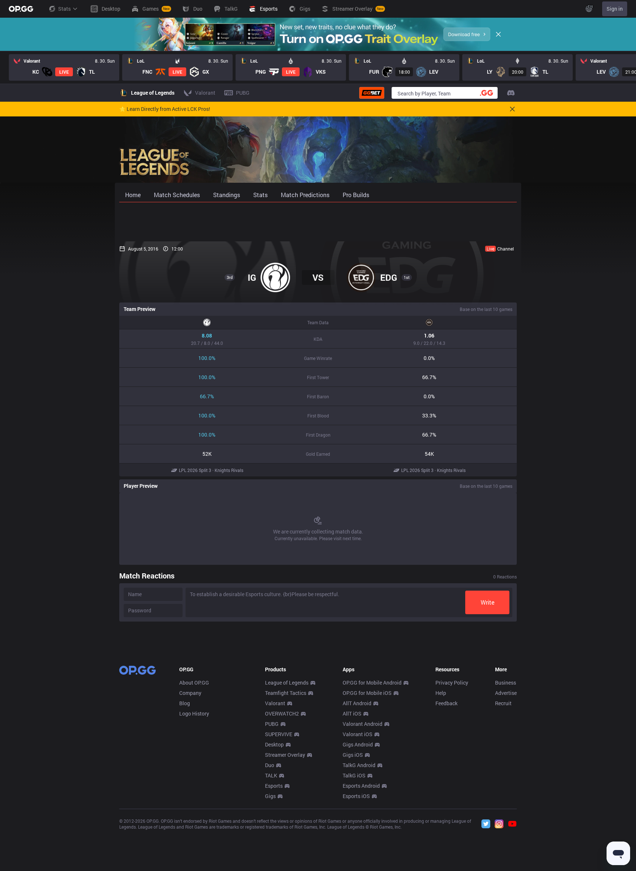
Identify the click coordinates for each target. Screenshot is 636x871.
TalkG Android (359, 765)
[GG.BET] (371, 93)
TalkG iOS (354, 775)
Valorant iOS (357, 734)
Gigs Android (358, 744)
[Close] (498, 34)
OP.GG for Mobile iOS (367, 692)
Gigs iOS (353, 754)
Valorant (275, 703)
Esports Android (361, 785)
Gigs (270, 796)
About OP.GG (194, 682)
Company (190, 692)
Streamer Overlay (285, 754)
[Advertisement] (318, 221)
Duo (269, 765)
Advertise (506, 692)
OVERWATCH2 (282, 713)
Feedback (446, 703)
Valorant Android (362, 723)
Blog (184, 703)
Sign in (615, 8)
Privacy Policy (451, 682)
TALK (271, 775)
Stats (64, 8)
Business (505, 682)
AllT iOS (352, 713)
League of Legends (286, 682)
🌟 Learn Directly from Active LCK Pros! (164, 109)
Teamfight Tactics (285, 692)
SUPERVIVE (278, 734)
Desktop (274, 744)
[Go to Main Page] (21, 9)
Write (487, 602)
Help (440, 692)
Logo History (194, 713)
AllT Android (357, 703)
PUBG (272, 723)
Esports (274, 785)
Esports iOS (356, 796)
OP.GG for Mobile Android (372, 682)
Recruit (503, 703)
